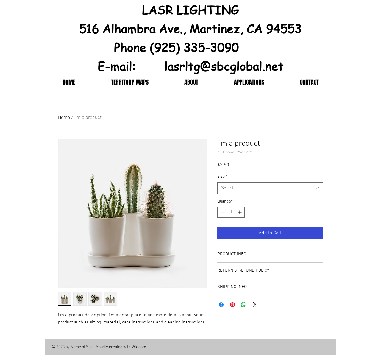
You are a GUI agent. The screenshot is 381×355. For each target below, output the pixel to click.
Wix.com (139, 347)
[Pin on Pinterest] (232, 304)
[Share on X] (255, 304)
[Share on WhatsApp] (243, 304)
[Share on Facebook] (221, 304)
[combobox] (270, 188)
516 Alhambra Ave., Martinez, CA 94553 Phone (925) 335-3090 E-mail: (190, 47)
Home (64, 118)
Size (222, 176)
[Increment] (240, 212)
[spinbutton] (231, 212)
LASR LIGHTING (190, 9)
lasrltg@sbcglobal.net (224, 65)
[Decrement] (222, 212)
